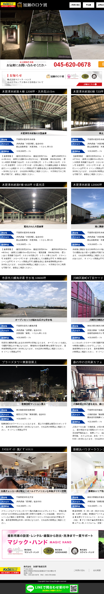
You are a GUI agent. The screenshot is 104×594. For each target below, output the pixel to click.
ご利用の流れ (75, 5)
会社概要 (97, 570)
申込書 (88, 5)
